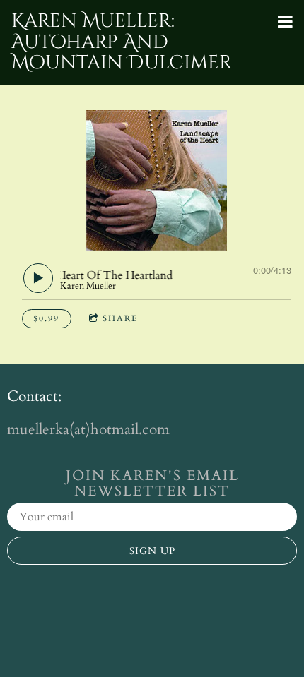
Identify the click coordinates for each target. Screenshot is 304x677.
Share (120, 318)
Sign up (152, 551)
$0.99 (46, 318)
